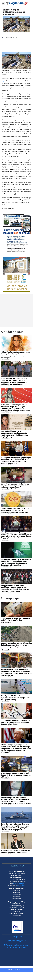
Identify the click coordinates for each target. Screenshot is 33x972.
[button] (3, 3)
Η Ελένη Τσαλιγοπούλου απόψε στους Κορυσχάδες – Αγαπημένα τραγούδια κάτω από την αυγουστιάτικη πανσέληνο (15, 355)
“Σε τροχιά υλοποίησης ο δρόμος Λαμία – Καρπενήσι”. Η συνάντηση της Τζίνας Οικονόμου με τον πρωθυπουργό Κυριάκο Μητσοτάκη (16, 460)
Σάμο (3, 81)
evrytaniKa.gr (21, 885)
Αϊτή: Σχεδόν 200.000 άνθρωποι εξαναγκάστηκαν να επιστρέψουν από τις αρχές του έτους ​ (15, 698)
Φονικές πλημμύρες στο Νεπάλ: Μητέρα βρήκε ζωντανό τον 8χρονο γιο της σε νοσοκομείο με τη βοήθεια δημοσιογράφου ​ (16, 646)
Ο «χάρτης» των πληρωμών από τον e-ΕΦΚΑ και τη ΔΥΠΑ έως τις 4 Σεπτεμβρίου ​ (16, 621)
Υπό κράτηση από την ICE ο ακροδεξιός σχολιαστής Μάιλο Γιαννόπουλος (16, 851)
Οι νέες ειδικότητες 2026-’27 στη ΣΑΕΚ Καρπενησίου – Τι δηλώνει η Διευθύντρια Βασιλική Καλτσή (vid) (15, 510)
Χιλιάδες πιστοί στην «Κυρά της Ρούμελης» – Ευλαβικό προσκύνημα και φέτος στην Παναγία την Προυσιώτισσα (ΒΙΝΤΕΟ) (16, 536)
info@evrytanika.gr (18, 883)
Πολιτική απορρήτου (17, 941)
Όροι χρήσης (16, 936)
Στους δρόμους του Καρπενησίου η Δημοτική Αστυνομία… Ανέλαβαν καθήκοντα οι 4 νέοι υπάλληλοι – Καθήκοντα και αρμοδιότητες (14, 381)
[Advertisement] (16, 310)
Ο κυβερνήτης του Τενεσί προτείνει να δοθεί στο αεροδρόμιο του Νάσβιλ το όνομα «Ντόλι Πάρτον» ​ (15, 722)
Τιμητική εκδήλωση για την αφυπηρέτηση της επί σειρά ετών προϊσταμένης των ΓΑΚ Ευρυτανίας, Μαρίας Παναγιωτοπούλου (14, 434)
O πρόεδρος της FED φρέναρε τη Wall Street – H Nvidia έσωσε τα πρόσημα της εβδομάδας (16, 775)
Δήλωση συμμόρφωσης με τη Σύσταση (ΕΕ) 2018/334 (16, 946)
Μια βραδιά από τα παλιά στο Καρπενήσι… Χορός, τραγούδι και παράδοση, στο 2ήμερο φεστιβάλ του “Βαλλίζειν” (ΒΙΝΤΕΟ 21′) (15, 588)
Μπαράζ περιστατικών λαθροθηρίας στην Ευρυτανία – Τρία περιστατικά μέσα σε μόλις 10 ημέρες (15, 486)
